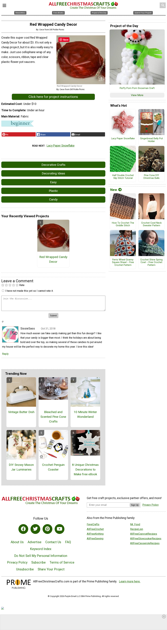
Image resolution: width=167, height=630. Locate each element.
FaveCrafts (93, 524)
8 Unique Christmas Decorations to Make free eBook (85, 469)
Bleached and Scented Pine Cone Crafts (53, 416)
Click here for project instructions (53, 97)
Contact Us (53, 542)
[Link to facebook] (23, 529)
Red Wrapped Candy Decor (53, 259)
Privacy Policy (17, 562)
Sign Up (134, 505)
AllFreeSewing (95, 538)
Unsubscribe (25, 569)
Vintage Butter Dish (21, 412)
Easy (53, 182)
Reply (5, 353)
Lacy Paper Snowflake (61, 145)
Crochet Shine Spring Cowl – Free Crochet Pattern (151, 262)
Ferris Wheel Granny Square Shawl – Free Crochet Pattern (123, 262)
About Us (17, 542)
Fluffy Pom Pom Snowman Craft (137, 88)
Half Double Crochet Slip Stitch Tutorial (123, 176)
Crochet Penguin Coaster (53, 467)
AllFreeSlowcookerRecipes (145, 538)
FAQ (68, 542)
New (113, 190)
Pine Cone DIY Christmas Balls (151, 176)
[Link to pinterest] (47, 529)
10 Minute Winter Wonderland (85, 414)
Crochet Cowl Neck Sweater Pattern (151, 224)
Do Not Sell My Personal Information (40, 556)
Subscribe (38, 562)
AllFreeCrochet (95, 529)
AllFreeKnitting (95, 533)
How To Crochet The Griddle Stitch (123, 224)
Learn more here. (129, 581)
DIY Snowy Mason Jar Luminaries (21, 467)
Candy (53, 199)
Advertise (34, 542)
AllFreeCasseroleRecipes (144, 543)
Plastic (53, 191)
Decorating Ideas (53, 173)
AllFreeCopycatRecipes (143, 533)
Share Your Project (51, 569)
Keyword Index (40, 549)
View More (137, 95)
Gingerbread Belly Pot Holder (151, 140)
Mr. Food (135, 524)
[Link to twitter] (35, 529)
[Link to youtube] (59, 529)
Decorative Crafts (53, 165)
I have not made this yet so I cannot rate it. (29, 290)
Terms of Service (62, 562)
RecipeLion (136, 529)
